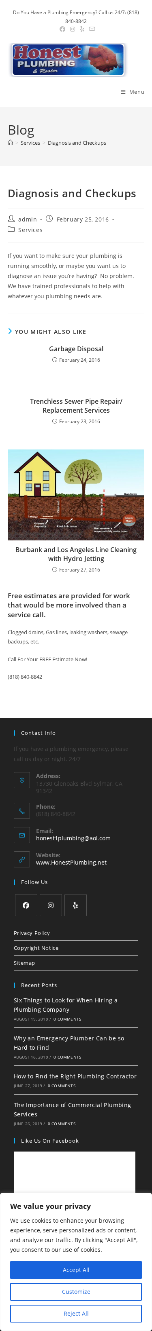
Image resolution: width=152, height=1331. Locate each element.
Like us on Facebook (50, 1140)
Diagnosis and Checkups (77, 142)
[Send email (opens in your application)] (91, 29)
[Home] (10, 142)
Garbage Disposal (76, 348)
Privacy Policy (32, 933)
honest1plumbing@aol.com (73, 838)
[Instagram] (51, 905)
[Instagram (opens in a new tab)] (72, 29)
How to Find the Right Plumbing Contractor (75, 1076)
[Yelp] (75, 905)
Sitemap (24, 962)
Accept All (76, 1270)
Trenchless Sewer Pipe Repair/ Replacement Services (76, 406)
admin (27, 219)
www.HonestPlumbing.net (71, 862)
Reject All (76, 1313)
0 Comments (67, 1019)
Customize (76, 1291)
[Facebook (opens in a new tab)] (62, 29)
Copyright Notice (36, 947)
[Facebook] (26, 905)
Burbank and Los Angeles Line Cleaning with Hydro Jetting (76, 554)
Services (30, 230)
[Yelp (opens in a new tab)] (82, 29)
